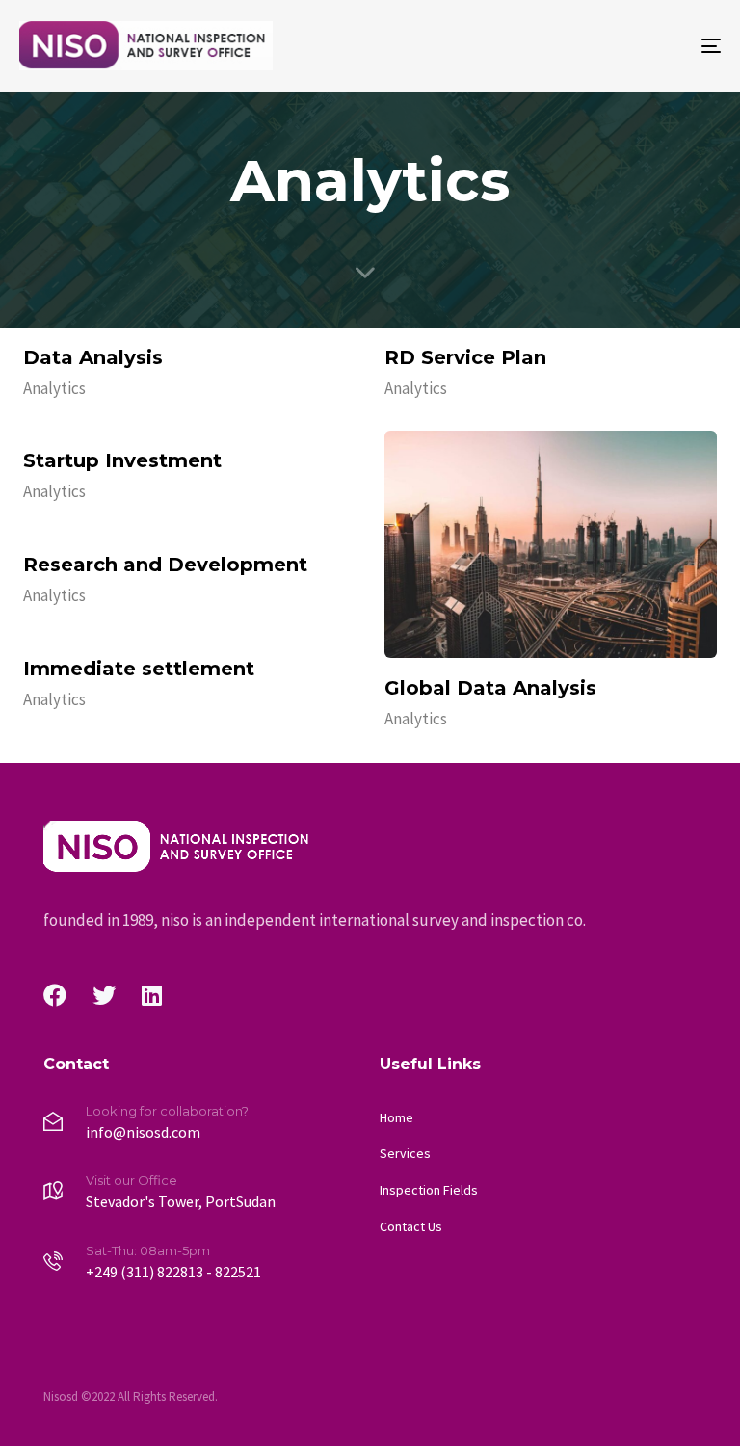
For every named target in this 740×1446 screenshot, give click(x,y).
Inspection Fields (429, 1189)
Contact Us (411, 1226)
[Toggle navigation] (604, 46)
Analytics (54, 388)
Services (405, 1153)
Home (396, 1117)
